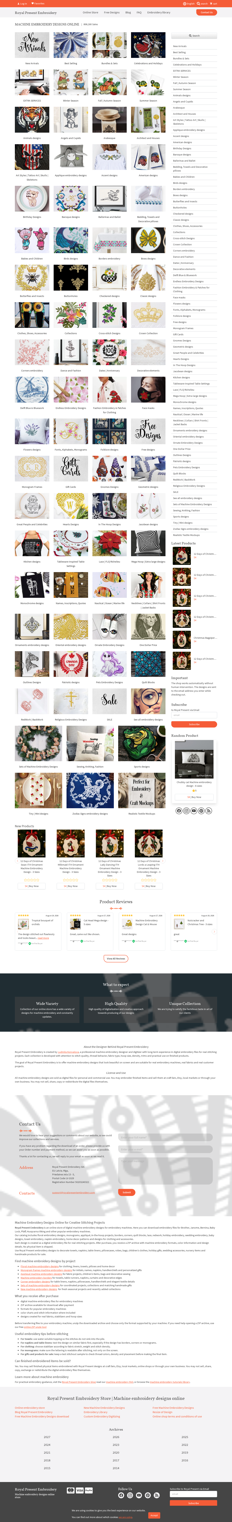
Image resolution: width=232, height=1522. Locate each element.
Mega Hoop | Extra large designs (148, 561)
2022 (185, 1445)
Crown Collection (148, 333)
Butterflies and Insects (32, 296)
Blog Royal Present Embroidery (33, 1412)
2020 (116, 1452)
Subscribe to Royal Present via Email (189, 1489)
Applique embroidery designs (71, 175)
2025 (185, 1437)
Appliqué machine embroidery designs (41, 1274)
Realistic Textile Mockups (142, 813)
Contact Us (207, 12)
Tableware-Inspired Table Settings (191, 383)
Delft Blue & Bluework (32, 408)
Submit (127, 1192)
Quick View (31, 845)
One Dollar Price (148, 645)
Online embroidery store (30, 1407)
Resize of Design (162, 1412)
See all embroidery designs (148, 719)
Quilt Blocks (148, 682)
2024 (47, 1445)
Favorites (39, 3)
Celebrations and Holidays (148, 63)
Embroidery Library (95, 1412)
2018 (47, 1460)
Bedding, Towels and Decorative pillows (190, 168)
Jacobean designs (148, 524)
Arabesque (109, 138)
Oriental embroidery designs (70, 645)
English (190, 3)
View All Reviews (116, 958)
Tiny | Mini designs (38, 813)
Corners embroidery (32, 370)
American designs (148, 175)
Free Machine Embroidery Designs (173, 1407)
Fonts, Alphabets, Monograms (71, 449)
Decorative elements (148, 370)
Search (196, 35)
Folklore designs (109, 449)
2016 (185, 1460)
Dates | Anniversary (109, 370)
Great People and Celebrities (32, 524)
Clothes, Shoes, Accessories (32, 333)
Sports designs (142, 766)
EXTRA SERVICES (32, 100)
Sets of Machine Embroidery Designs (38, 766)
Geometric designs (148, 487)
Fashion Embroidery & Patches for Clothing (191, 289)
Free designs (148, 449)
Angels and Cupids (71, 138)
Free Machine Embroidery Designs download (42, 1416)
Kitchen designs (32, 561)
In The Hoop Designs (109, 524)
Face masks (148, 408)
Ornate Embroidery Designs (109, 645)
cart (214, 3)
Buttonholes (71, 296)
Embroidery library (158, 12)
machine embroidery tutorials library (170, 1382)
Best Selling (71, 63)
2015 (47, 1468)
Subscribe (194, 724)
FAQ (139, 12)
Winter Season (70, 100)
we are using (125, 1517)
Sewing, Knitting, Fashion (90, 766)
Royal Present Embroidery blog (79, 1382)
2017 (116, 1460)
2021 (47, 1452)
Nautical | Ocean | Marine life (110, 603)
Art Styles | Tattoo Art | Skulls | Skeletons (189, 121)
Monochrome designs (32, 603)
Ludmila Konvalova (68, 1052)
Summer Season (148, 100)
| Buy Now (32, 886)
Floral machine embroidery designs (40, 1266)
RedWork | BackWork (32, 719)
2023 (116, 1445)
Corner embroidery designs (35, 1281)
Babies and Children (32, 258)
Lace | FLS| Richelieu (109, 561)
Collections (71, 333)
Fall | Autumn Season (109, 100)
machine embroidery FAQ (119, 1382)
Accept (154, 1515)
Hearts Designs (71, 524)
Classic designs (148, 296)
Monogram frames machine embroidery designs (46, 1270)
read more (43, 938)
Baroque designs (71, 217)
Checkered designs (110, 296)
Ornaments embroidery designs (32, 645)
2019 (185, 1452)
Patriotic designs (71, 682)
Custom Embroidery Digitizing (102, 1416)
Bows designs (148, 258)
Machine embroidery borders (36, 1277)
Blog (128, 12)
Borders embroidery (109, 258)
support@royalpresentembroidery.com (73, 1192)
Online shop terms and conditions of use (177, 1416)
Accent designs (109, 175)
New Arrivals (32, 63)
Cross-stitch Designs (109, 333)
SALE (109, 719)
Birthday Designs (32, 217)
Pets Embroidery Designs (109, 682)
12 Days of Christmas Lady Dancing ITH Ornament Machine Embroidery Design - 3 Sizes (109, 868)
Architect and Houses (148, 138)
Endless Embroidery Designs (71, 408)
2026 (116, 1437)
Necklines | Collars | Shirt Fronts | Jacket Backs (190, 422)
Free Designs (112, 12)
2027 (47, 1437)
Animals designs (32, 138)
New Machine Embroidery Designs (104, 1407)
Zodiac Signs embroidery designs (90, 813)
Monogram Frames (32, 487)
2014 (116, 1468)
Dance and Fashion (71, 370)
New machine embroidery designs (39, 1289)
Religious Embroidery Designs (71, 719)
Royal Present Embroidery (36, 12)
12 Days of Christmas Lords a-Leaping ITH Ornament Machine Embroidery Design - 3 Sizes (148, 868)
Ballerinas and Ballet (109, 217)
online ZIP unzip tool (35, 1327)
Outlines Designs (32, 682)
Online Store (90, 12)
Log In (23, 3)
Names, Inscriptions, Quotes (71, 603)
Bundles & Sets (110, 63)
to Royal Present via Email (185, 710)
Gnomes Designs (110, 487)
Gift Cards (71, 487)
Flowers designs (32, 449)
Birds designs (71, 258)
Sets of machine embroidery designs (40, 1285)
